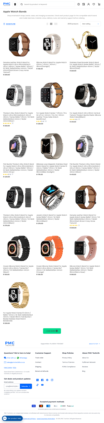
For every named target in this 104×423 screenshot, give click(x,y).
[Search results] (21, 4)
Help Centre (8, 368)
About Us (85, 358)
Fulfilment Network (88, 362)
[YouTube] (42, 385)
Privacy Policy (67, 358)
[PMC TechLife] (6, 4)
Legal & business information (46, 419)
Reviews (85, 367)
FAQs (14, 368)
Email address (8, 382)
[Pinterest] (47, 380)
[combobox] (47, 4)
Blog (83, 371)
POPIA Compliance (68, 367)
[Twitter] (37, 380)
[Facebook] (42, 380)
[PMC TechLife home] (9, 344)
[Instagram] (52, 380)
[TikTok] (37, 385)
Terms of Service (68, 362)
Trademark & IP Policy (29, 419)
